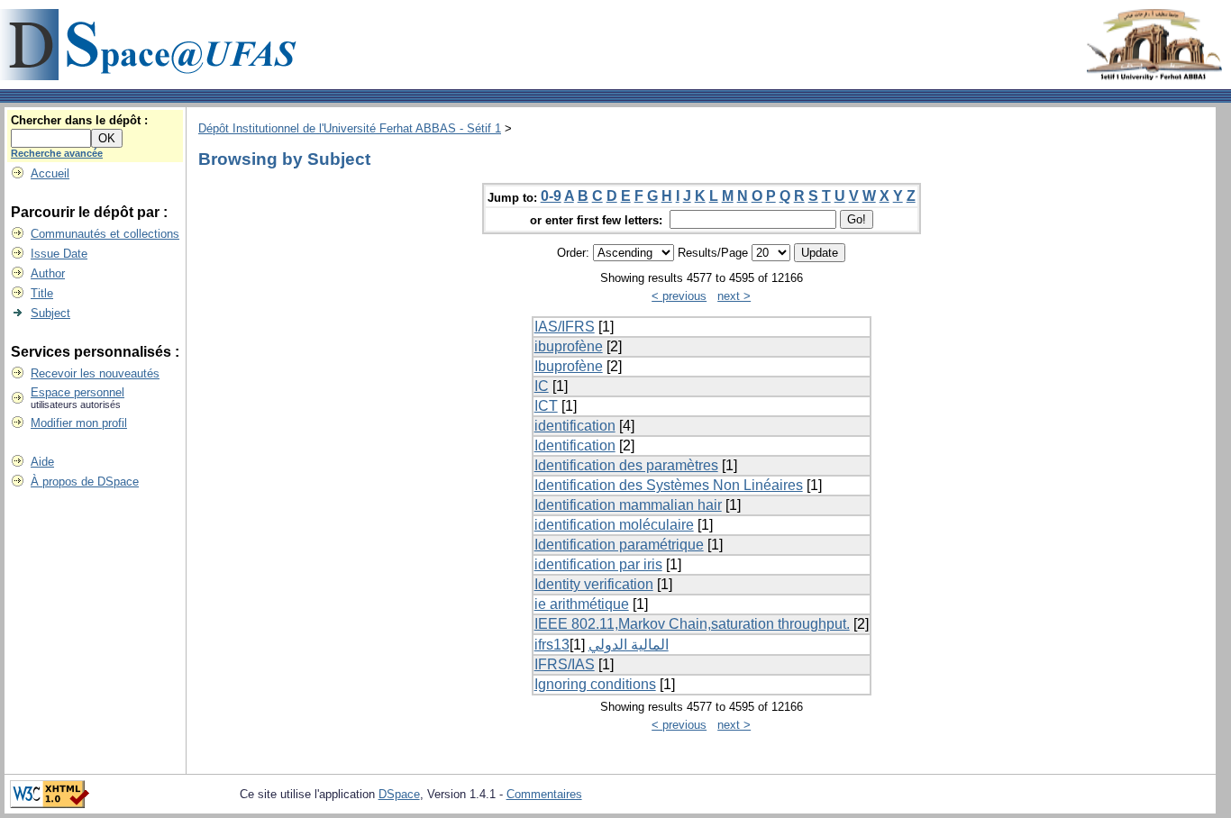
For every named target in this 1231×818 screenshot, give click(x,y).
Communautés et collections (105, 234)
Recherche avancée (57, 153)
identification (575, 425)
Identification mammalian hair (628, 505)
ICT (546, 406)
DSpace (399, 794)
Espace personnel (77, 392)
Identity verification (593, 584)
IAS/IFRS (564, 326)
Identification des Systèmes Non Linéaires (668, 485)
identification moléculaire (614, 524)
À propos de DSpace (85, 481)
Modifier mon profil (79, 423)
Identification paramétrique (619, 544)
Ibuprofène (568, 366)
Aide (42, 461)
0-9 (551, 196)
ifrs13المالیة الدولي (601, 644)
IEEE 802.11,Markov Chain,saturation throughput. (692, 624)
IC (541, 386)
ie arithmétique (581, 604)
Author (48, 273)
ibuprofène (568, 346)
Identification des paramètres (626, 465)
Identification (575, 445)
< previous (679, 296)
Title (42, 293)
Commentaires (544, 794)
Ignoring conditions (595, 684)
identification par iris (598, 564)
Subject (50, 313)
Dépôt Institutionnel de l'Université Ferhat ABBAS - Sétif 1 (349, 128)
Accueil (50, 173)
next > (734, 296)
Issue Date (59, 253)
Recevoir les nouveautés (95, 373)
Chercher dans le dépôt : (79, 120)
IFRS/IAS (564, 664)
